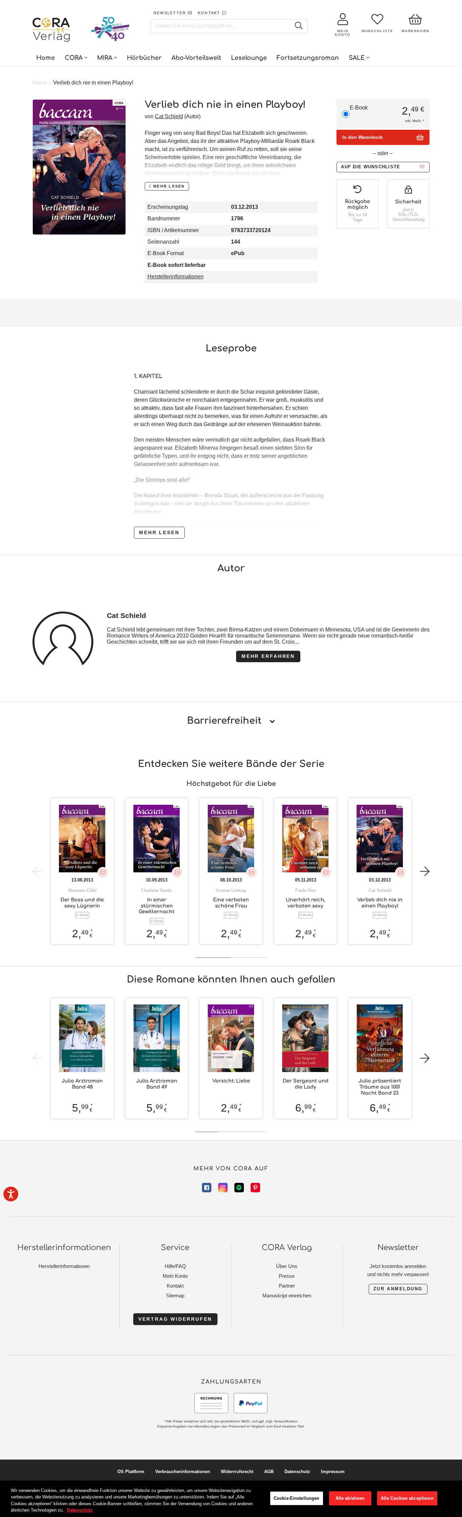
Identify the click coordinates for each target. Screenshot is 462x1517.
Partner (287, 1286)
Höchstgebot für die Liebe (231, 783)
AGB (269, 1471)
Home (39, 82)
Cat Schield (169, 116)
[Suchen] (298, 26)
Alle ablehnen (350, 1498)
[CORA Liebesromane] (51, 30)
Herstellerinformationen (175, 276)
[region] (231, 1499)
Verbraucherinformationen (182, 1471)
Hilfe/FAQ (175, 1266)
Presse (287, 1276)
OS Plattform (130, 1471)
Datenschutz (297, 1471)
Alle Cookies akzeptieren (407, 1498)
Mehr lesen (159, 532)
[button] (383, 167)
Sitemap (175, 1295)
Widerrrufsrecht (237, 1471)
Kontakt (175, 1286)
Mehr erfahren (268, 656)
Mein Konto (175, 1276)
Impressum (333, 1471)
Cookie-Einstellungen (297, 1498)
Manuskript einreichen (286, 1295)
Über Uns (286, 1266)
